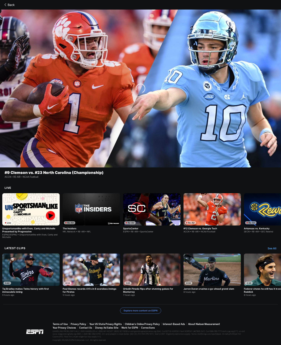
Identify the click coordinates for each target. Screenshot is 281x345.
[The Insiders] (91, 213)
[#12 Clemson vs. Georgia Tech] (212, 213)
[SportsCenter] (151, 213)
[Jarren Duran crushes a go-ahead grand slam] (212, 273)
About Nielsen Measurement (204, 324)
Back (11, 5)
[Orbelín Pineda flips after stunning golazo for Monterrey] (151, 275)
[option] (31, 215)
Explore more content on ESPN (141, 310)
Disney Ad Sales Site (106, 327)
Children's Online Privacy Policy (142, 324)
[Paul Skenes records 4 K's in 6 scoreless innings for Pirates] (91, 275)
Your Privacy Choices (64, 327)
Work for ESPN (129, 327)
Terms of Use (60, 324)
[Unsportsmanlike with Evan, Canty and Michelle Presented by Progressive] (31, 215)
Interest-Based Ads (174, 324)
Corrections (148, 327)
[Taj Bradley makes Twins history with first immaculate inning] (31, 275)
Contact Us (85, 327)
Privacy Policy (78, 324)
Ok (141, 96)
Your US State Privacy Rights (105, 324)
